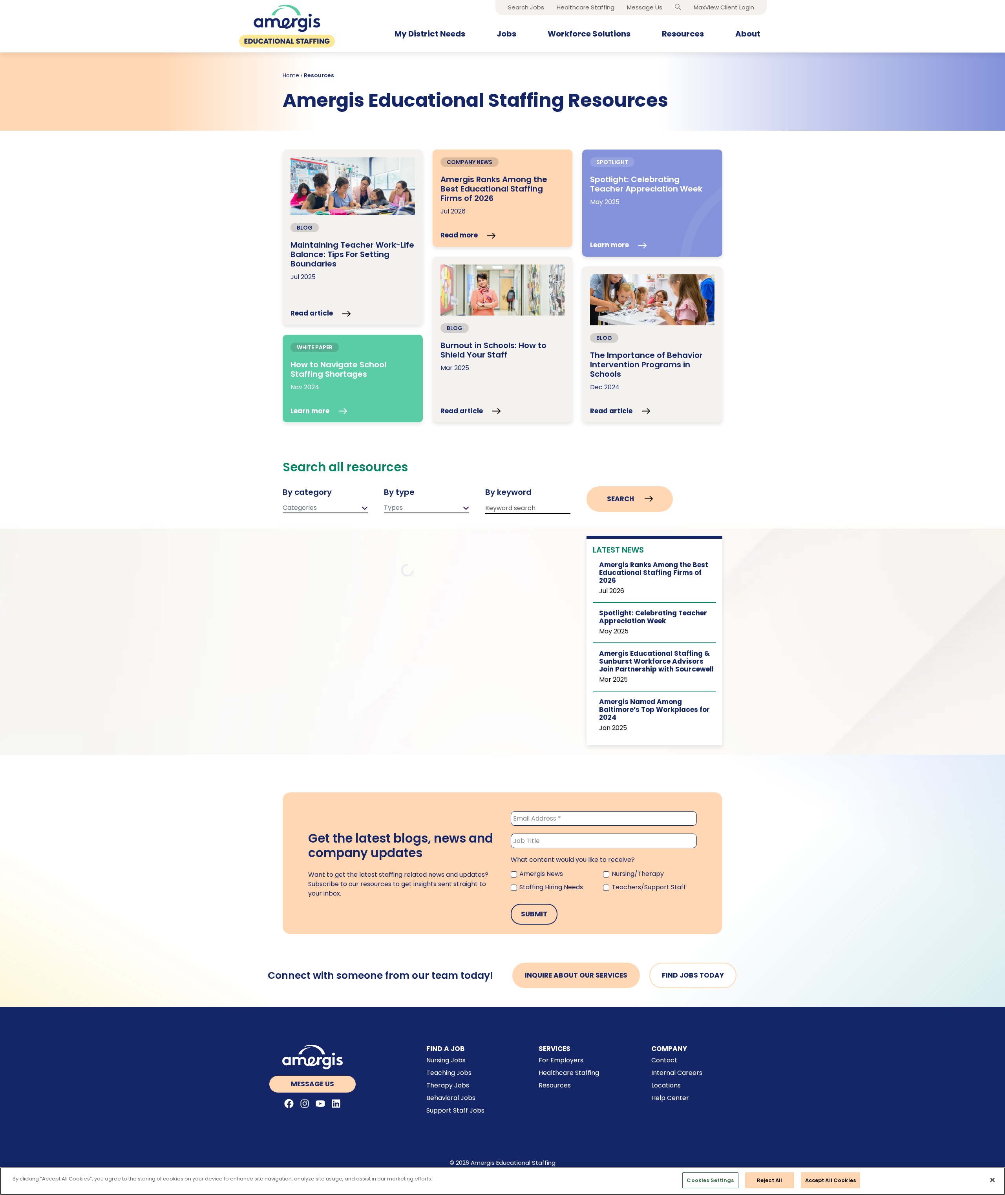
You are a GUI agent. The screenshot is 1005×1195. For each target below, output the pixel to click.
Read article (312, 313)
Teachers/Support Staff (648, 887)
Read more (459, 235)
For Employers (561, 1060)
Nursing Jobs (446, 1060)
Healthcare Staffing (569, 1072)
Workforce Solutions (589, 33)
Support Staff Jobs (455, 1110)
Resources (683, 33)
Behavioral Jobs (450, 1097)
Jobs (506, 33)
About (747, 33)
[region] (502, 1181)
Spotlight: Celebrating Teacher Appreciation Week (653, 617)
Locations (666, 1085)
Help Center (670, 1097)
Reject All (769, 1180)
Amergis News (540, 873)
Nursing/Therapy (637, 873)
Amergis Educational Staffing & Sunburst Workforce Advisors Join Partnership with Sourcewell (656, 661)
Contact (664, 1060)
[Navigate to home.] (313, 1057)
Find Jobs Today (693, 975)
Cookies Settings (710, 1180)
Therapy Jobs (447, 1085)
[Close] (992, 1179)
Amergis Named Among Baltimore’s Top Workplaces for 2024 (654, 709)
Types (393, 507)
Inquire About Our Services (576, 975)
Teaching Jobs (448, 1072)
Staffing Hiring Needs (550, 887)
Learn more (610, 245)
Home (291, 75)
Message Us (312, 1084)
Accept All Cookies (830, 1180)
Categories (300, 507)
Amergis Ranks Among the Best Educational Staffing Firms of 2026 (653, 573)
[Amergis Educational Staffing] (287, 26)
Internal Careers (676, 1072)
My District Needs (430, 33)
